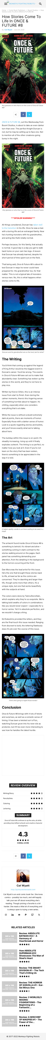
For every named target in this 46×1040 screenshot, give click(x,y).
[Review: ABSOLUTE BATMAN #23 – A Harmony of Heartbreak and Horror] (9, 938)
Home (4, 10)
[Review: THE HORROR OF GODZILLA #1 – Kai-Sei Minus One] (9, 987)
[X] (29, 114)
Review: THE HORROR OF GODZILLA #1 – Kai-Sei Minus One (31, 985)
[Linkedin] (12, 915)
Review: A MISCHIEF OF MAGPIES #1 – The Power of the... (30, 1019)
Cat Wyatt (8, 30)
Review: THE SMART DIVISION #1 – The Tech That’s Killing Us (31, 970)
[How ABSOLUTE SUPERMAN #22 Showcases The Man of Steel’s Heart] (9, 955)
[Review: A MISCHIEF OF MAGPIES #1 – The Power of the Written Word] (9, 1021)
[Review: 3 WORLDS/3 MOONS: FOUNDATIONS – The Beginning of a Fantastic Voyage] (9, 1001)
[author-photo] (23, 882)
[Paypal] (25, 915)
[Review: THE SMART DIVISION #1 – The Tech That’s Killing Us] (9, 972)
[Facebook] (23, 114)
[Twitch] (32, 915)
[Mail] (19, 915)
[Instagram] (5, 915)
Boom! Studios (33, 10)
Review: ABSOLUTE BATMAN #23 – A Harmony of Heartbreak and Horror (31, 937)
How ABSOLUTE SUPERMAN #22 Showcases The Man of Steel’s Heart (31, 954)
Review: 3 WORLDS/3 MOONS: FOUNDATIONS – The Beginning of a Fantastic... (30, 1002)
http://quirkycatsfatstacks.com (23, 889)
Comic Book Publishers (17, 10)
